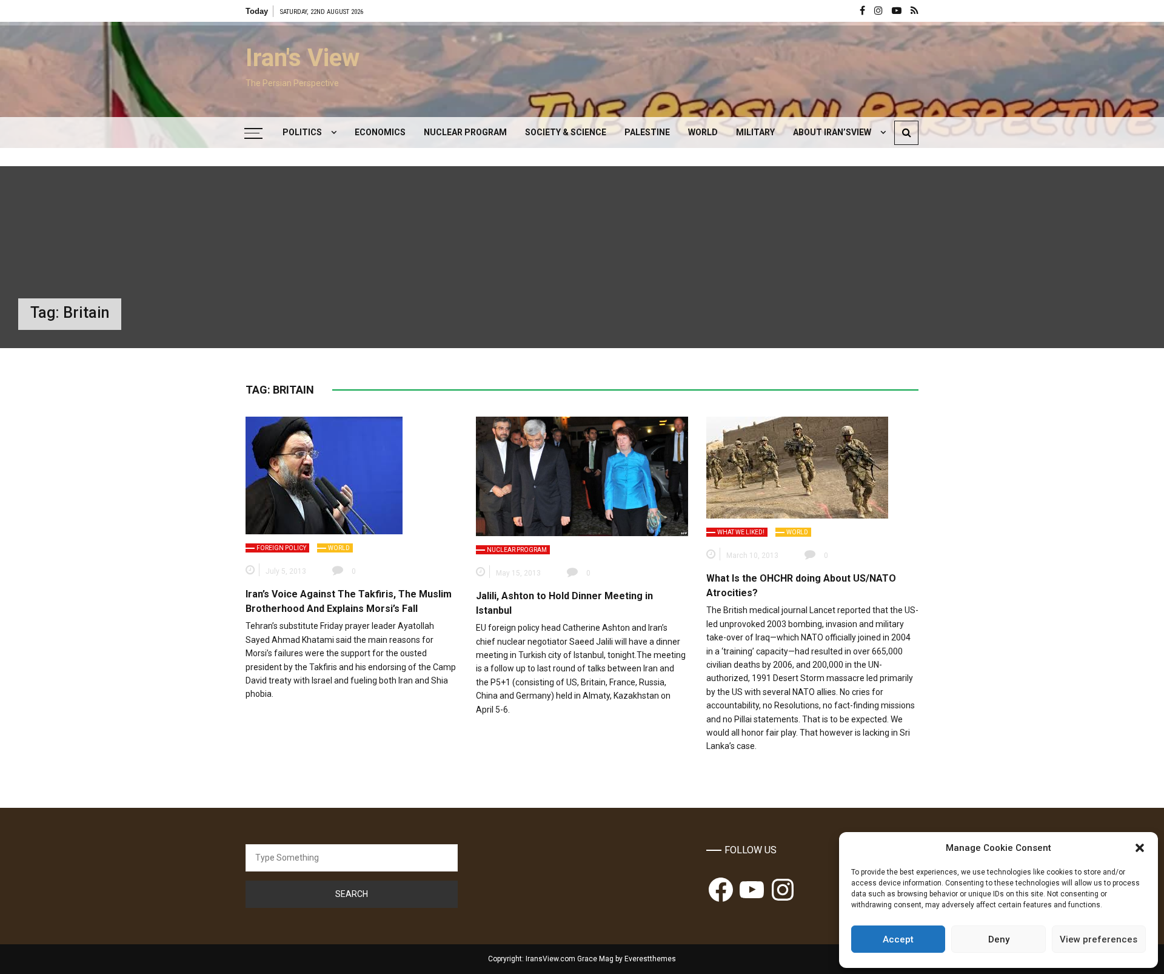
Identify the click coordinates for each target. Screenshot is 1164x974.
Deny (998, 939)
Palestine (647, 132)
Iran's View (303, 58)
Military (755, 132)
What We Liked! (740, 532)
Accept (898, 939)
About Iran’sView (832, 132)
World (703, 132)
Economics (380, 132)
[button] (1140, 848)
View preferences (1098, 939)
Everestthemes (650, 959)
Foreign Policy (281, 548)
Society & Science (565, 132)
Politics (302, 132)
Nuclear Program (465, 132)
